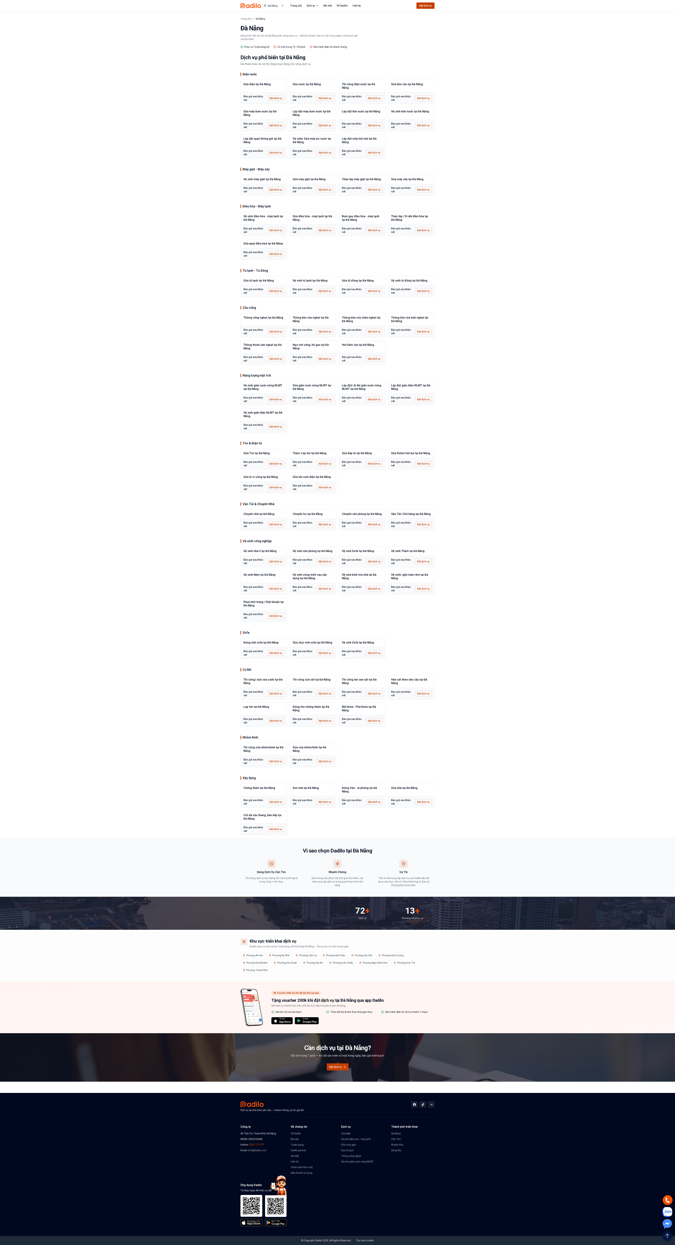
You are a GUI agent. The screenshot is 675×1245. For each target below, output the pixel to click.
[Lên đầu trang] (667, 1236)
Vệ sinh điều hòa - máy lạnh (356, 1139)
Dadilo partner (298, 1150)
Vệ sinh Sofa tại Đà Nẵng (358, 551)
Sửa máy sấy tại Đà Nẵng (407, 179)
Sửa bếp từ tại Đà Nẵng (357, 453)
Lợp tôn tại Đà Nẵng (256, 706)
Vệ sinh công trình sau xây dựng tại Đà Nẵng (310, 576)
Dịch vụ (311, 5)
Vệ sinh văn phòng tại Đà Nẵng (312, 551)
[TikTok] (423, 1104)
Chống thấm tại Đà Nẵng (259, 788)
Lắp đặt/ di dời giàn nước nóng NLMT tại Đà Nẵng (361, 387)
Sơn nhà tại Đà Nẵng (306, 788)
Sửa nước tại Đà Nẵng (307, 84)
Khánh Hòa (397, 1144)
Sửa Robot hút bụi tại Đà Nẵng (410, 453)
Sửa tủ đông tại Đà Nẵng (358, 280)
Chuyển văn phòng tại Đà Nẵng (362, 514)
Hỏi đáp (295, 1156)
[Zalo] (431, 1104)
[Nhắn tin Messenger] (667, 1224)
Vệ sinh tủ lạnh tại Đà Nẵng (310, 280)
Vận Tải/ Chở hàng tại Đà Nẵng (411, 514)
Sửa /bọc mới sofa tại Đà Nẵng (312, 642)
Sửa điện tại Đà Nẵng (257, 84)
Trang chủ (296, 5)
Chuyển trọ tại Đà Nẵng (308, 514)
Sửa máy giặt (348, 1144)
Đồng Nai (396, 1150)
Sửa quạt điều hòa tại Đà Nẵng (263, 243)
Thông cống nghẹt (351, 1156)
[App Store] (251, 1210)
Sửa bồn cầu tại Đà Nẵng (407, 84)
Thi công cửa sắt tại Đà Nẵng (311, 679)
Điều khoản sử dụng (301, 1172)
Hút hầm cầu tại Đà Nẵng (358, 345)
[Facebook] (414, 1104)
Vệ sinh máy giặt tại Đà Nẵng (262, 179)
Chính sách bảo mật (302, 1167)
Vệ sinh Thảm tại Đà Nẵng (408, 551)
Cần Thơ (396, 1139)
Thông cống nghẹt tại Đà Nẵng (263, 317)
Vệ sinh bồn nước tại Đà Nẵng (410, 111)
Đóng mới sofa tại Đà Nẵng (260, 642)
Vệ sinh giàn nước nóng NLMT (357, 1161)
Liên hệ (357, 5)
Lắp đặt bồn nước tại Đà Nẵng (361, 111)
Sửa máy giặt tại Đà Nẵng (309, 179)
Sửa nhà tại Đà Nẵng (404, 788)
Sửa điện (346, 1133)
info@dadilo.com (257, 1150)
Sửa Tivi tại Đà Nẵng (256, 453)
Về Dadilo (342, 5)
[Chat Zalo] (667, 1212)
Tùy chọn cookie (365, 1240)
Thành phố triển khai (404, 1126)
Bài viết (327, 5)
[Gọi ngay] (667, 1200)
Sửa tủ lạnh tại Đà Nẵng (258, 280)
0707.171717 (256, 1144)
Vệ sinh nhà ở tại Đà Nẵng (260, 551)
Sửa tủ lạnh (347, 1150)
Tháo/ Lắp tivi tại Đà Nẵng (309, 453)
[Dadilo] (250, 5)
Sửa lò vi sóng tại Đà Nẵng (260, 477)
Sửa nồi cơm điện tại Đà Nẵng (312, 477)
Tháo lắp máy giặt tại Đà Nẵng (361, 179)
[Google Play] (276, 1210)
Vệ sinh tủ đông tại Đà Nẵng (409, 280)
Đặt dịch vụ (425, 5)
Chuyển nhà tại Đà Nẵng (258, 514)
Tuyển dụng (297, 1144)
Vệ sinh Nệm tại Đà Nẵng (259, 574)
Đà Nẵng (396, 1133)
